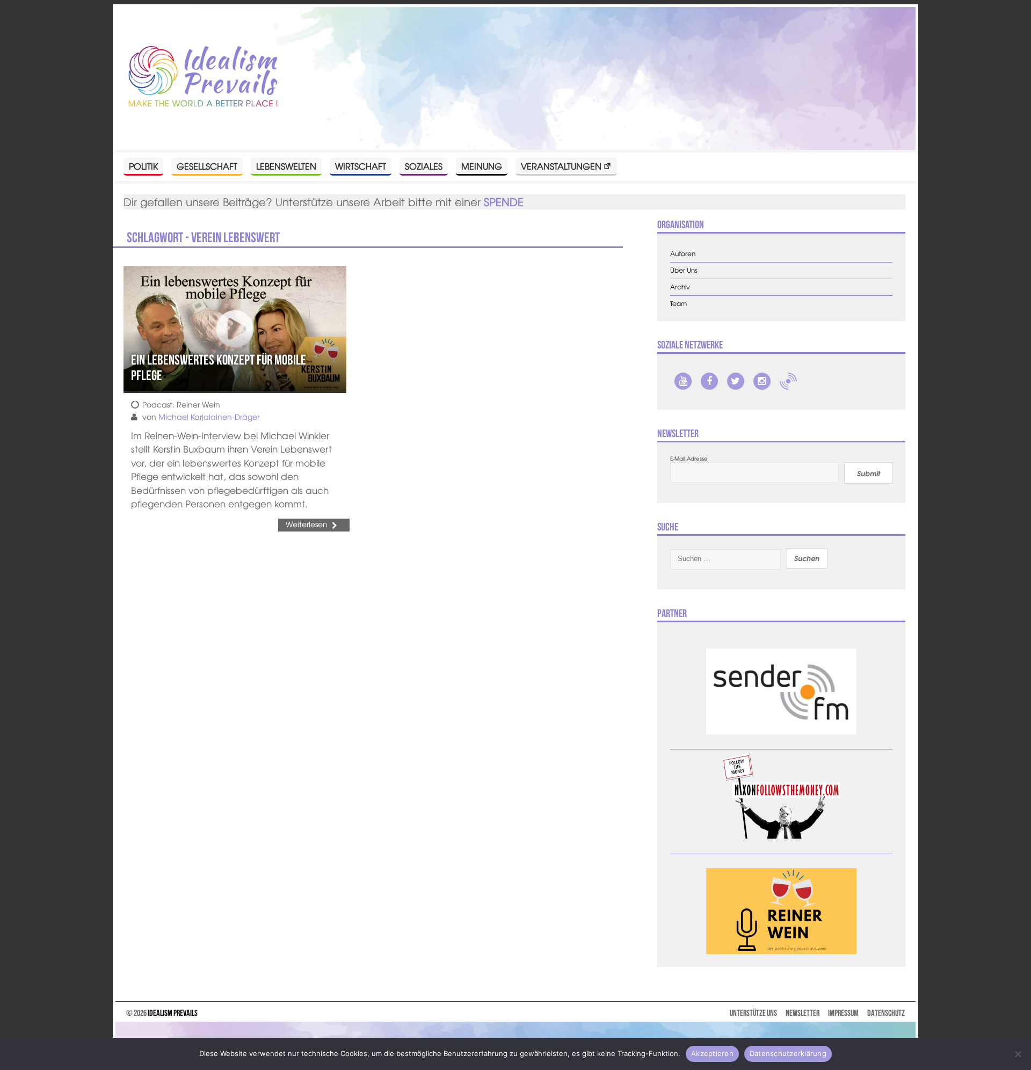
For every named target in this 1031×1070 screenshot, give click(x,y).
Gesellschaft (207, 165)
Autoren (682, 253)
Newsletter (802, 1012)
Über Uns (684, 270)
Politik (143, 165)
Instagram (762, 381)
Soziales (423, 165)
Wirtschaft (360, 165)
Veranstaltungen (561, 165)
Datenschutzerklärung (788, 1053)
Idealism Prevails (173, 1012)
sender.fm (788, 381)
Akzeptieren (712, 1053)
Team (678, 303)
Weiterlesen (307, 524)
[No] (1017, 1054)
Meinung (481, 165)
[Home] (203, 77)
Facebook (709, 381)
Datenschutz (886, 1012)
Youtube (683, 381)
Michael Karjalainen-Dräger (208, 416)
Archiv (680, 287)
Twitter (735, 381)
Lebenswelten (286, 165)
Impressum (843, 1012)
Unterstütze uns (753, 1012)
